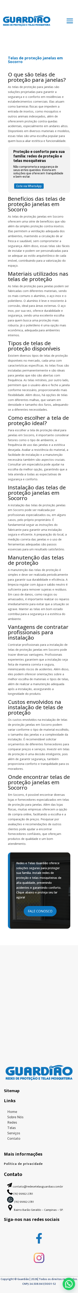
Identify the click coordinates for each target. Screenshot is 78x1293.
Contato (13, 1138)
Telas (11, 1127)
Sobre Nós (15, 1117)
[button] (69, 1284)
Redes (12, 1122)
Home (12, 1111)
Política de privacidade (23, 1164)
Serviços (13, 1133)
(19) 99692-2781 (23, 1193)
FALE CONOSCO (40, 911)
